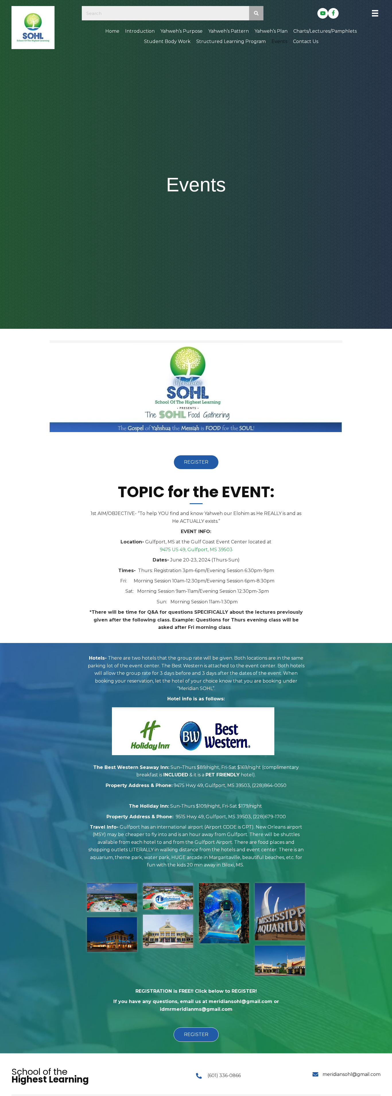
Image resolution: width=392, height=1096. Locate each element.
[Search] (256, 13)
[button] (322, 13)
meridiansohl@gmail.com (352, 1074)
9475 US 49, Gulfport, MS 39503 (196, 549)
